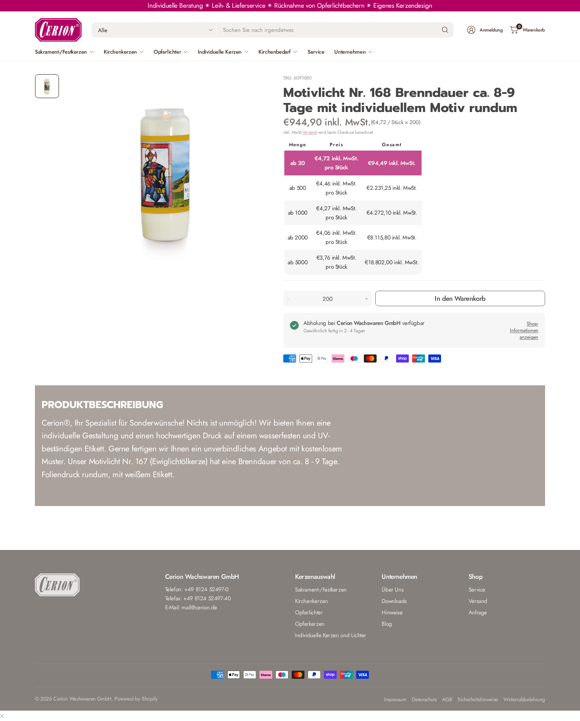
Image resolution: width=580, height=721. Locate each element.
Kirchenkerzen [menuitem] (120, 52)
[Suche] (445, 30)
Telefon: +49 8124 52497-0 (197, 589)
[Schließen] (2, 716)
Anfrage (478, 612)
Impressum (395, 700)
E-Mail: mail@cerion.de (191, 607)
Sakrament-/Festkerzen (321, 590)
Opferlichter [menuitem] (167, 52)
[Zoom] (254, 87)
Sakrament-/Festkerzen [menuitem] (61, 52)
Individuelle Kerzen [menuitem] (220, 52)
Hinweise (392, 612)
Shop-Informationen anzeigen (524, 330)
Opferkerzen (310, 624)
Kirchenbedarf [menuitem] (274, 52)
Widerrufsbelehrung (524, 700)
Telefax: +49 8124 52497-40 (198, 598)
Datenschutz (424, 700)
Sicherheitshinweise (477, 700)
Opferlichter (309, 612)
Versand (309, 132)
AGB (447, 700)
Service (477, 590)
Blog (387, 624)
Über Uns (392, 590)
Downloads (394, 601)
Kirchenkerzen (311, 601)
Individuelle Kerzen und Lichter (330, 635)
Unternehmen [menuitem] (350, 52)
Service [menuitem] (315, 52)
